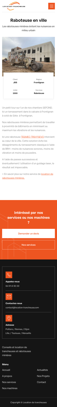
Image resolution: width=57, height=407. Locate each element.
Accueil (6, 369)
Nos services (29, 244)
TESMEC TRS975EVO (32, 136)
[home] (14, 6)
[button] (51, 6)
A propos (7, 375)
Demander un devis (28, 233)
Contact (41, 382)
